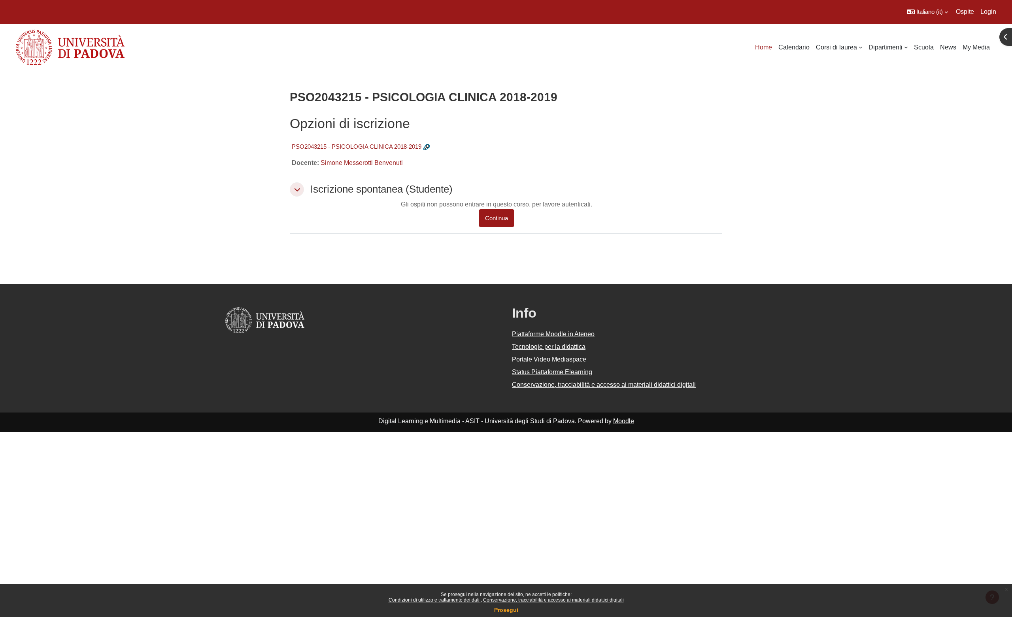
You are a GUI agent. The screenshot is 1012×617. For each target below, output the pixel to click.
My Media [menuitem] (976, 47)
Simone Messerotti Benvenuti (362, 162)
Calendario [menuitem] (794, 47)
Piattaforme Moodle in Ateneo (553, 334)
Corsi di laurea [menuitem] (836, 47)
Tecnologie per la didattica (548, 346)
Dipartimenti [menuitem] (885, 47)
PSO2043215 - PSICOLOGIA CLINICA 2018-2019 (356, 146)
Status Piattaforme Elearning (552, 372)
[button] (927, 12)
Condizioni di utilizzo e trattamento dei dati (435, 600)
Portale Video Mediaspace (549, 359)
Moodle (623, 421)
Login (988, 11)
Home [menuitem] (763, 47)
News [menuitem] (948, 47)
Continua (496, 218)
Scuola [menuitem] (924, 47)
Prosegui (506, 610)
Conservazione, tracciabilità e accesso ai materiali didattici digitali (553, 600)
